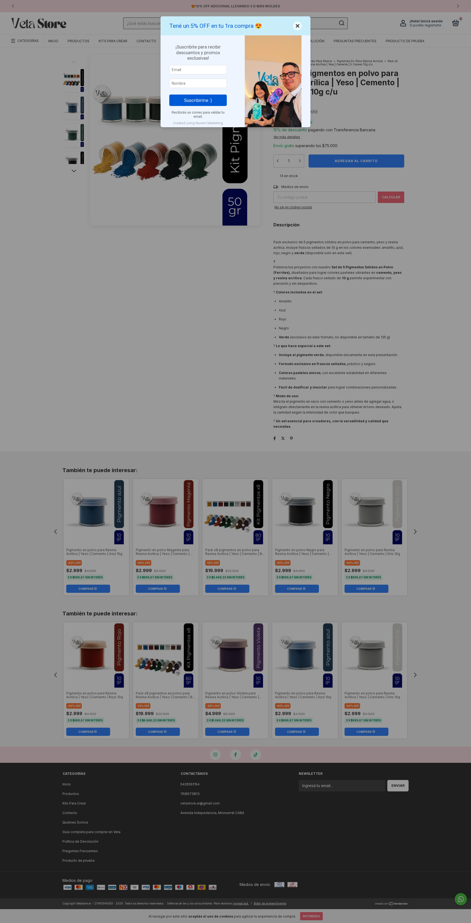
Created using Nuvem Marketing (198, 123)
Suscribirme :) (198, 100)
